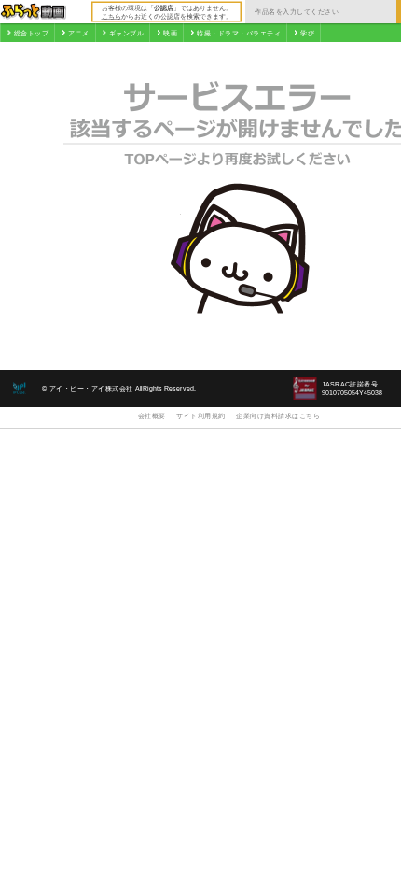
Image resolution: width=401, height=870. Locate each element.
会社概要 (152, 416)
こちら (111, 16)
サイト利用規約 (201, 416)
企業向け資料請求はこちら (278, 416)
